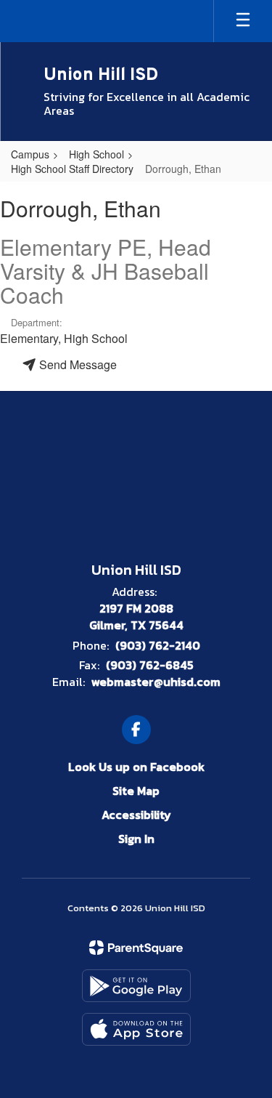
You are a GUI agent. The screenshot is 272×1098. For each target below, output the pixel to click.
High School (96, 154)
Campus (30, 154)
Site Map (136, 790)
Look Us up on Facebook (136, 766)
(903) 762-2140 (157, 645)
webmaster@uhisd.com (156, 681)
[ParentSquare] (136, 947)
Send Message (76, 364)
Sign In (136, 838)
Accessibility (136, 814)
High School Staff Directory (72, 168)
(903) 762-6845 (150, 665)
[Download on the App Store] (136, 1029)
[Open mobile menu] (243, 21)
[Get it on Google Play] (136, 985)
